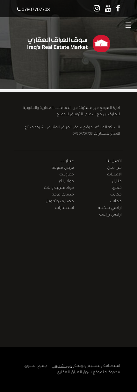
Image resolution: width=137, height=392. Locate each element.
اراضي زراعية (110, 215)
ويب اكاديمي (63, 366)
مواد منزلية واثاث (59, 188)
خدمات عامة (63, 195)
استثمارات (64, 208)
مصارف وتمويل (60, 201)
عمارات (67, 161)
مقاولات (66, 175)
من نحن (114, 168)
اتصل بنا (114, 161)
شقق (117, 188)
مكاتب (116, 195)
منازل (117, 181)
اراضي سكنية (110, 208)
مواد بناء (66, 181)
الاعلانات (114, 175)
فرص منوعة (63, 168)
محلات (116, 201)
